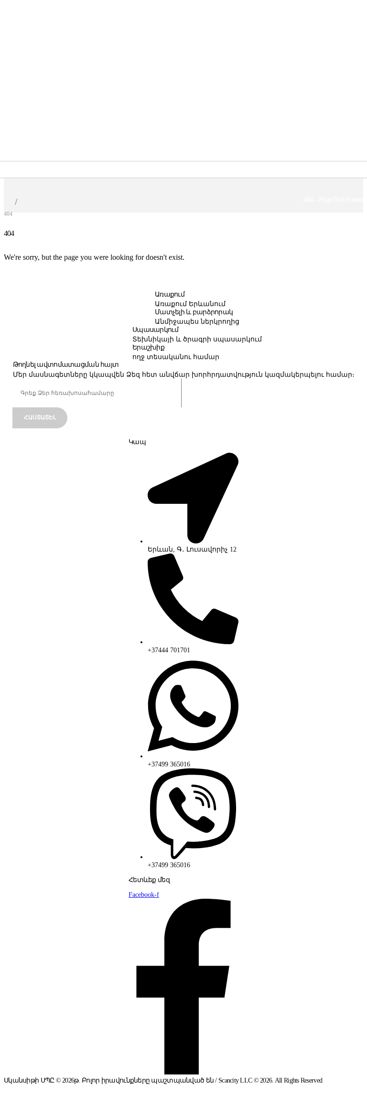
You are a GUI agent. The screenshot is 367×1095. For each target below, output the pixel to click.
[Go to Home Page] (7, 201)
